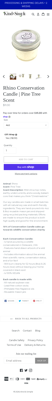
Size (6, 120)
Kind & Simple (27, 392)
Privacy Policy (35, 340)
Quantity (8, 145)
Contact (27, 330)
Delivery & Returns (34, 345)
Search (16, 330)
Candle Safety (16, 340)
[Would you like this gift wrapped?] (16, 135)
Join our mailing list (26, 353)
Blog (37, 330)
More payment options (26, 173)
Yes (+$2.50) (11, 138)
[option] (13, 76)
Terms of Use (14, 345)
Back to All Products (28, 319)
